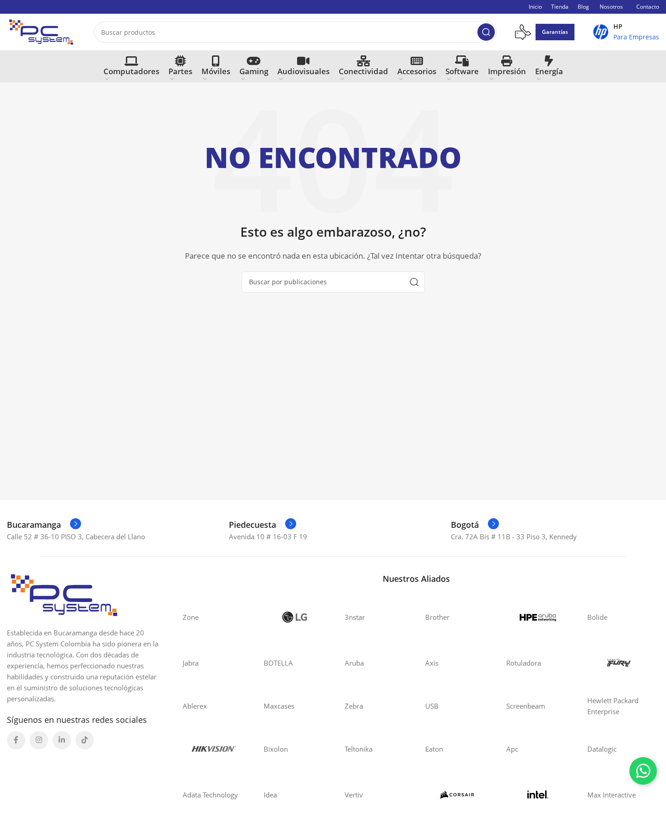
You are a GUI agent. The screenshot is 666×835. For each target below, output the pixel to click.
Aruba (354, 662)
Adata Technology (210, 794)
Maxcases (279, 705)
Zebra (354, 705)
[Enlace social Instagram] (39, 740)
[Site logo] (41, 31)
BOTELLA (278, 662)
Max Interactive (611, 794)
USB (432, 705)
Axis (432, 662)
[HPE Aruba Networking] (537, 617)
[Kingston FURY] (618, 663)
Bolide (597, 617)
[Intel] (537, 795)
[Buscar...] (486, 32)
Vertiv (354, 794)
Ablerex (195, 705)
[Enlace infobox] (626, 32)
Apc (512, 749)
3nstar (355, 617)
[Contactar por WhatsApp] (643, 771)
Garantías (555, 32)
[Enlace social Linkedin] (62, 740)
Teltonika (359, 749)
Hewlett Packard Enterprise (613, 706)
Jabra (191, 662)
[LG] (295, 617)
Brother (437, 617)
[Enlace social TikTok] (85, 740)
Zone (191, 617)
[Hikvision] (213, 749)
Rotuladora (523, 662)
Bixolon (276, 749)
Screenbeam (525, 705)
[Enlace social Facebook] (16, 740)
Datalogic (602, 749)
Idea (270, 794)
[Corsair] (456, 795)
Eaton (434, 749)
